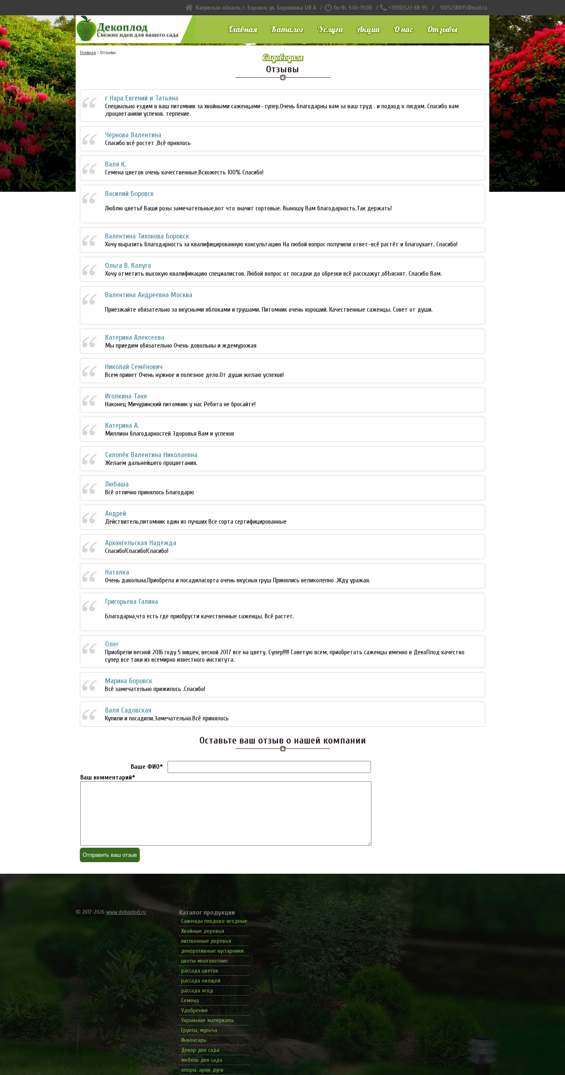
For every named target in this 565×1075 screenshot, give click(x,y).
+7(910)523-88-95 (408, 7)
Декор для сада (200, 1050)
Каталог (287, 29)
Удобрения (194, 1010)
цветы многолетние (204, 960)
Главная (242, 29)
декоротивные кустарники (212, 950)
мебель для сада (201, 1059)
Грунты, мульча (199, 1030)
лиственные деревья (206, 940)
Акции (368, 29)
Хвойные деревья (202, 930)
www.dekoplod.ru (126, 911)
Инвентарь (193, 1040)
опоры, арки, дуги (202, 1069)
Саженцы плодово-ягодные (214, 921)
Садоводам (282, 57)
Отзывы (442, 29)
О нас (403, 29)
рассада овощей (200, 980)
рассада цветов (199, 970)
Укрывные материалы (207, 1020)
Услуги (330, 29)
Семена (190, 1000)
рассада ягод (197, 990)
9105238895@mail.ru (463, 7)
